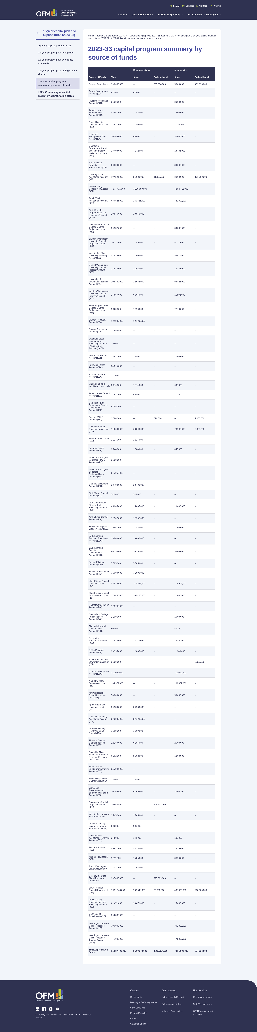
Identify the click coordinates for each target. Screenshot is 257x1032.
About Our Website (68, 1014)
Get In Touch (136, 997)
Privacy (39, 1018)
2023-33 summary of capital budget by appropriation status (56, 94)
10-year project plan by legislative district (57, 72)
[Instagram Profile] (50, 1009)
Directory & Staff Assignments (143, 1002)
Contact (203, 6)
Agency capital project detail (54, 45)
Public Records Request (173, 997)
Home (91, 36)
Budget (100, 36)
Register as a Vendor (202, 997)
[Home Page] (49, 995)
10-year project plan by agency (55, 52)
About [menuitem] (121, 14)
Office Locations (137, 1008)
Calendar (190, 6)
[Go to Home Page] (56, 12)
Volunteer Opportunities (172, 1011)
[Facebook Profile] (44, 1009)
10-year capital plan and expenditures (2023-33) (59, 33)
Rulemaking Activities (171, 1004)
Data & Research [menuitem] (141, 14)
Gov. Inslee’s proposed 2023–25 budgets (148, 36)
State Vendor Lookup (202, 1004)
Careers (134, 1018)
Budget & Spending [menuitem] (169, 14)
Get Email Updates (139, 1024)
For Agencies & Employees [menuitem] (203, 14)
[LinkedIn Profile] (37, 1009)
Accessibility (84, 1014)
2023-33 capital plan (180, 36)
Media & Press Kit (138, 1013)
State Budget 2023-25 (116, 36)
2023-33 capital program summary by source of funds (54, 83)
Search (217, 6)
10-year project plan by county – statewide (56, 61)
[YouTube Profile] (57, 1009)
